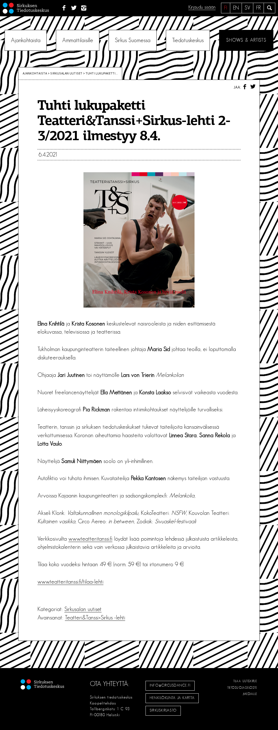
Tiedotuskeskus (188, 40)
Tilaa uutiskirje (245, 681)
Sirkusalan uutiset (66, 73)
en (236, 8)
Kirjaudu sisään (202, 7)
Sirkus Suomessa (132, 40)
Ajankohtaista (25, 40)
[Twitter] (74, 8)
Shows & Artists (246, 40)
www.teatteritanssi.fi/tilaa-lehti (70, 582)
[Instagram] (84, 8)
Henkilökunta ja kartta (172, 698)
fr (258, 8)
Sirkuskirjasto (163, 710)
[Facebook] (64, 8)
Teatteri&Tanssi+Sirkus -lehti (95, 618)
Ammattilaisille (77, 40)
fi (225, 8)
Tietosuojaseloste (242, 687)
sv (247, 8)
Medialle (250, 693)
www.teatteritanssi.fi (90, 539)
